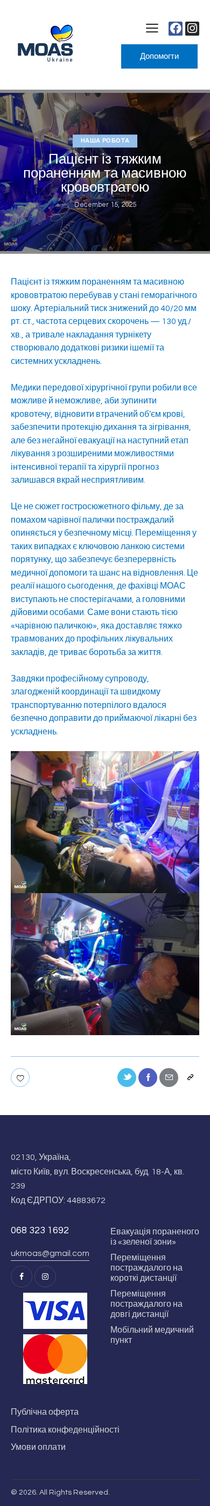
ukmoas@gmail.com (50, 1253)
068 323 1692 (40, 1230)
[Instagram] (192, 29)
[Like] (21, 1077)
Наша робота (105, 141)
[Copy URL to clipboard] (189, 1077)
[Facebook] (176, 29)
